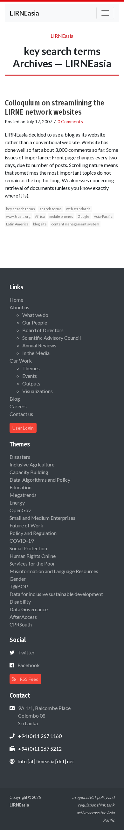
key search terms (20, 209)
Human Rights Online (33, 556)
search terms (50, 209)
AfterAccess (23, 617)
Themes (31, 368)
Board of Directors (43, 330)
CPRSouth (21, 624)
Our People (34, 322)
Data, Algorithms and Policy (40, 480)
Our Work (21, 361)
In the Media (36, 353)
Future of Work (26, 525)
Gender (18, 579)
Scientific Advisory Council (51, 338)
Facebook (28, 665)
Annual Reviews (39, 345)
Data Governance (29, 609)
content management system (75, 224)
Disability (20, 602)
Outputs (31, 383)
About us (19, 307)
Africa (40, 216)
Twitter (26, 652)
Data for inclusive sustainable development (56, 594)
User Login (23, 428)
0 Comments (70, 121)
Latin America (17, 224)
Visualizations (37, 391)
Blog (15, 399)
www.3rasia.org (18, 216)
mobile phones (61, 216)
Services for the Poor (32, 563)
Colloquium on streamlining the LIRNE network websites (54, 107)
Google (83, 216)
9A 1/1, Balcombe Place (44, 715)
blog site (40, 224)
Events (29, 376)
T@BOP (19, 586)
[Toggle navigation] (105, 13)
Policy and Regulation (33, 533)
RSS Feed (28, 679)
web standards (78, 209)
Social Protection (28, 548)
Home (16, 300)
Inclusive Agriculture (32, 464)
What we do (35, 315)
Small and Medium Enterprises (42, 518)
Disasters (20, 457)
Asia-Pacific (103, 216)
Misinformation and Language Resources (54, 571)
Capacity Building (29, 472)
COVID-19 (22, 541)
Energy (17, 502)
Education (20, 487)
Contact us (21, 414)
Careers (18, 406)
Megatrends (23, 495)
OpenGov (20, 510)
